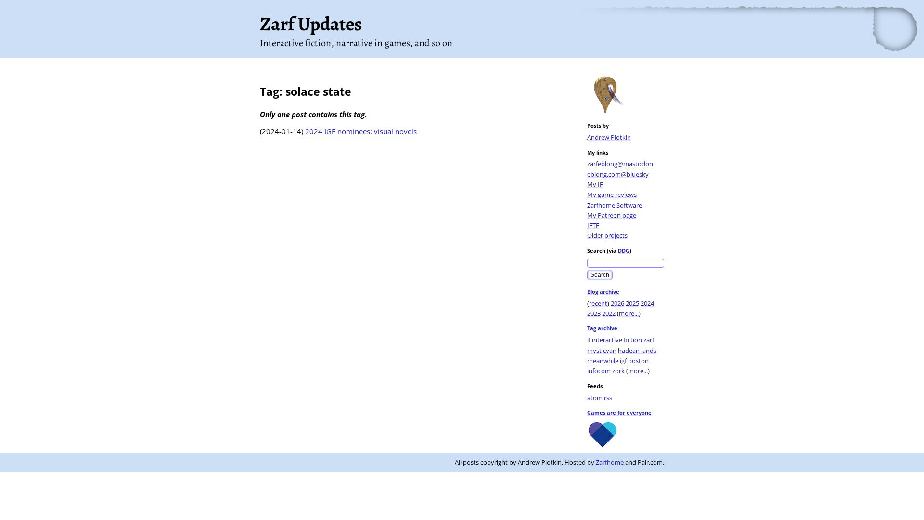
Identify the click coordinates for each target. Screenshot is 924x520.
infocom (599, 370)
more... (629, 313)
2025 (632, 303)
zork (618, 370)
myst (594, 350)
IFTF (593, 225)
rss (608, 397)
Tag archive (602, 328)
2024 (647, 303)
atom (595, 397)
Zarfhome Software (614, 205)
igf (623, 360)
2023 (594, 313)
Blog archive (603, 291)
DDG (623, 250)
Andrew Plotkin (609, 137)
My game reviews (612, 194)
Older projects (607, 235)
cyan (609, 350)
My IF (595, 184)
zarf (648, 340)
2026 (617, 303)
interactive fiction (617, 340)
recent (598, 303)
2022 (609, 313)
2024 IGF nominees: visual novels (361, 131)
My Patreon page (611, 215)
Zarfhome (610, 462)
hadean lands (637, 350)
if (588, 340)
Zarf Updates (311, 24)
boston (638, 360)
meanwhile (602, 360)
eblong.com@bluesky (618, 174)
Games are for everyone (619, 412)
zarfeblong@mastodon (620, 163)
